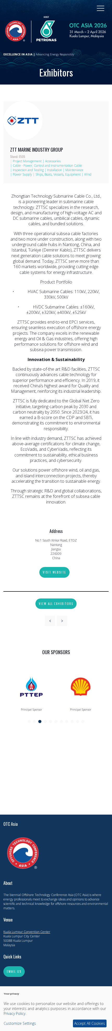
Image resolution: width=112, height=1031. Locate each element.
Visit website (54, 572)
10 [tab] (77, 721)
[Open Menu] (100, 8)
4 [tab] (45, 721)
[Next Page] (62, 621)
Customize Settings (20, 1023)
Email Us (14, 971)
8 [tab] (66, 721)
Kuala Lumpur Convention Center (26, 932)
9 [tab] (72, 721)
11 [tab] (82, 721)
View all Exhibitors (56, 604)
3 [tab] (39, 721)
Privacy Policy (14, 1013)
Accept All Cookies (89, 1023)
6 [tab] (56, 721)
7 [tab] (61, 721)
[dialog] (56, 1008)
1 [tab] (29, 721)
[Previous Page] (50, 621)
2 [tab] (34, 721)
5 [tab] (50, 721)
